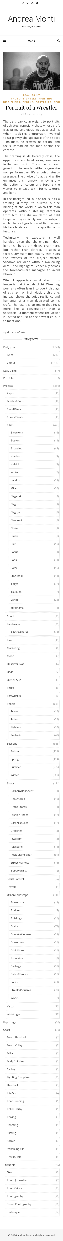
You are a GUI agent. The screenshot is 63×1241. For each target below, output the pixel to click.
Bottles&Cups (15, 401)
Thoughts (9, 1165)
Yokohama (17, 608)
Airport (11, 393)
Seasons (12, 743)
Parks (10, 688)
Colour (11, 363)
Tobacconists (19, 870)
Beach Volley (14, 1045)
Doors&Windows (21, 934)
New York (16, 520)
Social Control (15, 879)
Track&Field (14, 1157)
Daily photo (10, 347)
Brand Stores (19, 807)
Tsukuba (16, 592)
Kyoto (14, 472)
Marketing (13, 648)
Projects (8, 385)
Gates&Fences (19, 974)
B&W (26, 95)
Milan (14, 488)
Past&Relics (14, 696)
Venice (15, 600)
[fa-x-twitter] (27, 3)
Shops (11, 783)
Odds (10, 672)
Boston (15, 440)
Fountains (17, 958)
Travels (11, 887)
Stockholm (17, 576)
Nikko (14, 528)
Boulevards (17, 902)
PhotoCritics (14, 1188)
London (15, 480)
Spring (15, 759)
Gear (10, 1172)
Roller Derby (14, 1109)
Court (10, 616)
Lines (10, 640)
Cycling (11, 1069)
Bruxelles (16, 448)
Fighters (30, 98)
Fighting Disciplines (19, 1077)
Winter (15, 775)
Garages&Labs (19, 823)
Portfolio (8, 378)
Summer (16, 767)
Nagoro (15, 504)
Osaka (14, 536)
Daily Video (10, 371)
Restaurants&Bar (21, 854)
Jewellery (16, 838)
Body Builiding (15, 1061)
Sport (58, 102)
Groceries (16, 831)
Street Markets (20, 862)
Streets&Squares (21, 990)
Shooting (12, 1125)
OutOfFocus (14, 680)
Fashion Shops (19, 815)
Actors (14, 711)
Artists (15, 719)
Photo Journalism (17, 1180)
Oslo (13, 544)
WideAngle (13, 1014)
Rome (14, 568)
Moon (10, 656)
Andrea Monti (31, 18)
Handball (12, 1085)
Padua (14, 552)
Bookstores (18, 799)
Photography (15, 1196)
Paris (14, 560)
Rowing (11, 1117)
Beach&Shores (19, 631)
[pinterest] (37, 3)
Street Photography (19, 1204)
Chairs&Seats (15, 417)
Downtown (17, 942)
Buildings (16, 918)
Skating (11, 1133)
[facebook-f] (23, 3)
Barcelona (17, 432)
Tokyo (14, 584)
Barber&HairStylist (22, 791)
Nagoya (15, 512)
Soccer (11, 1141)
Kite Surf (12, 1093)
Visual (10, 1006)
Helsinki (15, 464)
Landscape (13, 624)
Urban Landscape (17, 895)
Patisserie (17, 846)
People (28, 102)
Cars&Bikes (14, 409)
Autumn (15, 751)
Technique (13, 1212)
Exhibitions (17, 950)
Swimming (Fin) (16, 1149)
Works (15, 998)
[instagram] (33, 3)
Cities (10, 425)
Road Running (15, 1101)
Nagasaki (16, 496)
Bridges (15, 910)
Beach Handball (16, 1037)
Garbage (16, 966)
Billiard (11, 1053)
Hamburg (16, 456)
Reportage (9, 1022)
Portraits (43, 102)
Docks (14, 926)
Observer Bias (15, 664)
